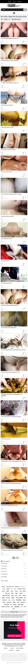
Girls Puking (13, 576)
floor (21, 593)
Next (17, 557)
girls (12, 591)
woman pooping (21, 588)
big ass (23, 602)
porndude (19, 1)
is (21, 606)
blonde (8, 597)
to (22, 586)
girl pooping (19, 597)
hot (14, 608)
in (25, 598)
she (18, 602)
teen (24, 606)
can (9, 600)
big (12, 606)
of (11, 604)
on (20, 591)
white (13, 600)
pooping (18, 600)
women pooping (6, 606)
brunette (17, 586)
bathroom (8, 602)
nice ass (6, 604)
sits (15, 588)
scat (24, 600)
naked (3, 586)
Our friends (5, 580)
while (15, 604)
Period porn (13, 571)
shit (7, 591)
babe (3, 597)
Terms (17, 650)
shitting (20, 604)
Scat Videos (13, 566)
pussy (3, 591)
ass (16, 595)
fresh (20, 595)
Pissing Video (13, 574)
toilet (16, 591)
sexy (12, 593)
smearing (16, 606)
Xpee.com (12, 662)
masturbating (10, 586)
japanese (4, 600)
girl (14, 602)
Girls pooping (13, 563)
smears (8, 588)
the (12, 595)
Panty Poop (13, 568)
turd (3, 588)
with (24, 591)
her (24, 595)
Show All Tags (14, 611)
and (4, 602)
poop (13, 598)
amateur (7, 593)
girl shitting (6, 595)
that (16, 593)
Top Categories (6, 561)
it (25, 586)
